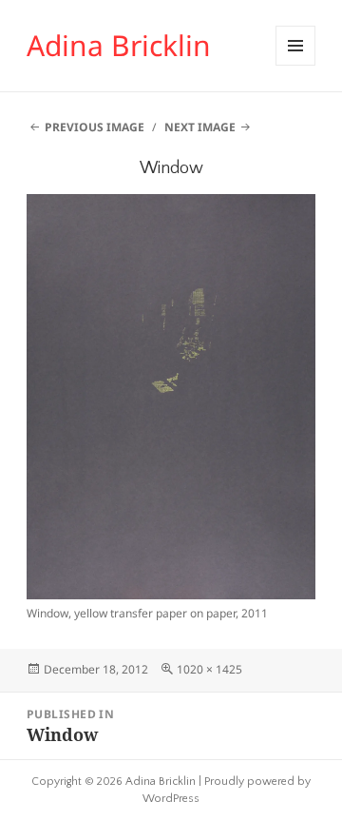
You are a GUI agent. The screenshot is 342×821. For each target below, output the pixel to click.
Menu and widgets (295, 65)
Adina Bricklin (119, 45)
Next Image (200, 127)
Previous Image (94, 127)
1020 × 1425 (209, 669)
